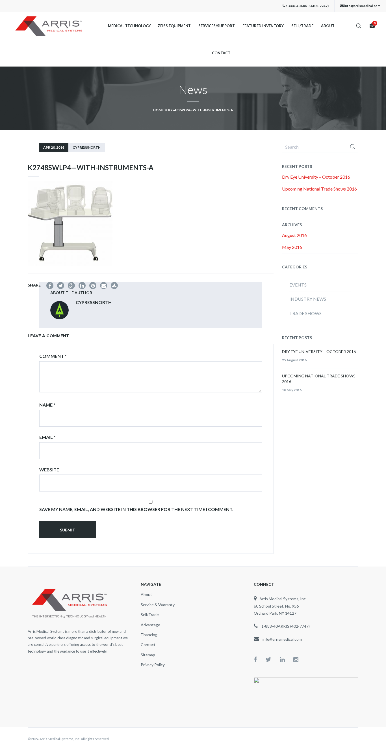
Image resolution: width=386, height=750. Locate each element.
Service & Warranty (158, 604)
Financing (149, 634)
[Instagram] (295, 659)
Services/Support (216, 26)
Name (47, 404)
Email (47, 437)
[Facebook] (260, 659)
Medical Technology (129, 26)
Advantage (150, 624)
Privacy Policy (153, 664)
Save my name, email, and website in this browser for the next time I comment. (136, 509)
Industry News (307, 299)
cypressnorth (87, 147)
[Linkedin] (286, 659)
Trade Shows (305, 313)
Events (298, 284)
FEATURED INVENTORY (263, 26)
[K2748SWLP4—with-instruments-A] (49, 285)
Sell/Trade (302, 26)
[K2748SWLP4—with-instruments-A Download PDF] (114, 285)
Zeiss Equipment (174, 26)
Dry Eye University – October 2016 (316, 177)
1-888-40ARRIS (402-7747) (307, 6)
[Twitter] (273, 659)
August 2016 (294, 235)
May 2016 (292, 247)
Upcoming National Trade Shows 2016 (319, 188)
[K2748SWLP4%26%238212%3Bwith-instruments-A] (60, 285)
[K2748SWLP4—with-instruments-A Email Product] (103, 285)
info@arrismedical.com (362, 6)
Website (49, 469)
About (328, 26)
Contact (221, 53)
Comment (53, 356)
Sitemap (148, 654)
